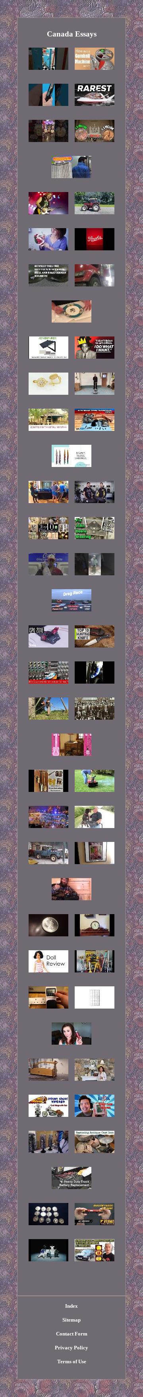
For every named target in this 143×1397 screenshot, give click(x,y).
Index (71, 1306)
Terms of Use (71, 1361)
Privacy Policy (71, 1348)
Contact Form (71, 1334)
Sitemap (71, 1320)
